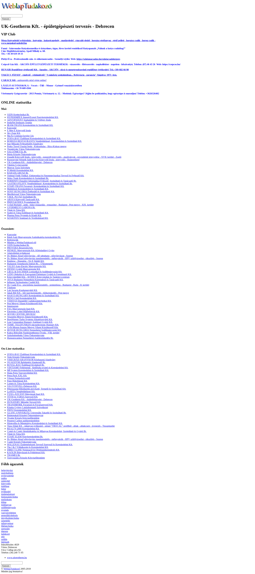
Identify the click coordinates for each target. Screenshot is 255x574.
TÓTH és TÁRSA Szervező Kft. (22, 397)
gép (3, 536)
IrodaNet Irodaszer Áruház (19, 122)
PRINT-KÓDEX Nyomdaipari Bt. (23, 202)
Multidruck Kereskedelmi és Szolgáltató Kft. (28, 189)
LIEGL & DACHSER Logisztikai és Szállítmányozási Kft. (34, 271)
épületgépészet (8, 494)
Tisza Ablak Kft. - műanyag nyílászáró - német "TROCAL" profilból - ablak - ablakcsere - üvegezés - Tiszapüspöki (61, 426)
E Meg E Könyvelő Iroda (19, 130)
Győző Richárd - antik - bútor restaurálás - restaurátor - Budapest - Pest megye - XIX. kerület (50, 205)
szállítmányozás (8, 507)
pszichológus (7, 473)
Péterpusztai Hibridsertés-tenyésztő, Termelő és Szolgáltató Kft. (36, 389)
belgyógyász (7, 470)
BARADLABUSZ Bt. (17, 173)
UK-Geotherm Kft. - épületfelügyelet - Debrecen (30, 162)
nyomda (5, 510)
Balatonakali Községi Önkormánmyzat (25, 415)
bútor (3, 489)
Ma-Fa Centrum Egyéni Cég (20, 136)
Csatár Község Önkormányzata (21, 442)
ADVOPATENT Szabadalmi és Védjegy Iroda (29, 120)
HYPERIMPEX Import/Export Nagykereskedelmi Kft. (32, 117)
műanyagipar (7, 523)
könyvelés (6, 483)
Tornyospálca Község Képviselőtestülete (26, 458)
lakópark (5, 542)
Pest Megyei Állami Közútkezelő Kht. (25, 303)
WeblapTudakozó (12, 569)
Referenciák (12, 240)
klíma (3, 502)
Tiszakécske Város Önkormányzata (23, 149)
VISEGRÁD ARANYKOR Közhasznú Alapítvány (31, 359)
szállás (4, 539)
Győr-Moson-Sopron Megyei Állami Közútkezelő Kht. (32, 327)
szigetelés (5, 520)
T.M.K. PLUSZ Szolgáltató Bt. (21, 197)
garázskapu (6, 499)
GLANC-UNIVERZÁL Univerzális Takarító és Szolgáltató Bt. (36, 412)
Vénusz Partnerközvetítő (18, 378)
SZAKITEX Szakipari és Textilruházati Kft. (27, 218)
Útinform (11, 287)
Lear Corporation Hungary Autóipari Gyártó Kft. (30, 322)
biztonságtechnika (9, 497)
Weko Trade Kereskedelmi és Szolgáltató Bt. (28, 178)
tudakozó (5, 534)
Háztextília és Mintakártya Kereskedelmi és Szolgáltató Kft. (35, 423)
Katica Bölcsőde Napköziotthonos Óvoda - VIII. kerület (33, 332)
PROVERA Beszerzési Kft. (20, 248)
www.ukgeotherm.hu (17, 557)
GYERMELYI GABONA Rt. (21, 207)
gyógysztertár (7, 475)
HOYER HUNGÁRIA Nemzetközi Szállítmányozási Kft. (34, 330)
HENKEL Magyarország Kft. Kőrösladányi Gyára (30, 250)
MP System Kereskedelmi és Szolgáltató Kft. (28, 370)
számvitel (5, 481)
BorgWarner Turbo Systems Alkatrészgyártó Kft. (30, 319)
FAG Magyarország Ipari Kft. (21, 309)
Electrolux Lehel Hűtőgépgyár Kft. (23, 311)
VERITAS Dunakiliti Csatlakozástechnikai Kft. (29, 301)
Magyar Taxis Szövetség (18, 167)
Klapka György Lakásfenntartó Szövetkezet (27, 407)
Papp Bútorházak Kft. (17, 381)
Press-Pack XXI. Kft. (17, 375)
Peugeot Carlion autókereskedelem (23, 420)
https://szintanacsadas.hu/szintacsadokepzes (98, 59)
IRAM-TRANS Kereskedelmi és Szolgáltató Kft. (30, 125)
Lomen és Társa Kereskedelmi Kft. (23, 383)
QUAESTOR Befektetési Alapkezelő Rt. (26, 362)
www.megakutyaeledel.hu (14, 43)
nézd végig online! (37, 80)
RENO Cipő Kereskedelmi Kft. (22, 298)
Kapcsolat (11, 128)
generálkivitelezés (9, 515)
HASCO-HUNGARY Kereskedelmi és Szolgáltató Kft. (33, 295)
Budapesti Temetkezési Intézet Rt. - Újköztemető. (30, 263)
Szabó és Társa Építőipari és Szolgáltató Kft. (28, 212)
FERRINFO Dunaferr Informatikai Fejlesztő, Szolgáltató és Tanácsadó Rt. (41, 181)
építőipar (5, 486)
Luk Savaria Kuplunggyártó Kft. (22, 290)
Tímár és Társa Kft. (16, 210)
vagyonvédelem (8, 513)
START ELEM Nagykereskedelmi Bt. (25, 436)
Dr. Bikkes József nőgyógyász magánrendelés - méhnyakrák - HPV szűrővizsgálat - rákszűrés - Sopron (55, 258)
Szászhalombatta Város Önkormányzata (25, 335)
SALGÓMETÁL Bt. (17, 151)
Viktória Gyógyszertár (17, 165)
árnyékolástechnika (10, 518)
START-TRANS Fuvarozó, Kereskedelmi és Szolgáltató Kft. (35, 186)
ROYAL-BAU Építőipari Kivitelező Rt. (25, 365)
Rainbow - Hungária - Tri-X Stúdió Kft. (25, 261)
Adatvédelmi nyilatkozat (18, 253)
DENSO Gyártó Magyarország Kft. (23, 269)
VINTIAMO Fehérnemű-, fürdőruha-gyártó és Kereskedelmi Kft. (37, 367)
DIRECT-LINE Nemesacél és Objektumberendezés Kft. (33, 450)
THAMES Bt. (13, 455)
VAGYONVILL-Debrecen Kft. (22, 386)
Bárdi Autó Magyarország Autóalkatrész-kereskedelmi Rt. (34, 237)
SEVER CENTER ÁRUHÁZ (21, 314)
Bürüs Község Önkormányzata (21, 154)
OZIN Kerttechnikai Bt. (18, 114)
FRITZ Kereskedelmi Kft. (19, 410)
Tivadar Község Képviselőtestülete (23, 418)
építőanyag (6, 505)
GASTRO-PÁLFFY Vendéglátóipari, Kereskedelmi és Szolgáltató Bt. (39, 183)
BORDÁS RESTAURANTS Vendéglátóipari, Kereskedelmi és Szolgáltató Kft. (44, 141)
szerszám (5, 528)
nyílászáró (6, 491)
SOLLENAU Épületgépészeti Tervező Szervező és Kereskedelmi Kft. (40, 444)
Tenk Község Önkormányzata (21, 357)
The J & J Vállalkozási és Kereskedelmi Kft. (27, 447)
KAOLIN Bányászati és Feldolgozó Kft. (26, 452)
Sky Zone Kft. (14, 133)
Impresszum (12, 306)
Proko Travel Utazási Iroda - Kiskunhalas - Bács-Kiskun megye (36, 146)
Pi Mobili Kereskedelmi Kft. (20, 170)
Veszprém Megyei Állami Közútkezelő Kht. (27, 317)
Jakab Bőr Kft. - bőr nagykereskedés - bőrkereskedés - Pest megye (38, 293)
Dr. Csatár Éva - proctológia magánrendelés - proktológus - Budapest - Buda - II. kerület (48, 285)
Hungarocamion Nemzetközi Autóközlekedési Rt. (30, 338)
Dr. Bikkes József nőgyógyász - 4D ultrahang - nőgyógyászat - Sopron (40, 256)
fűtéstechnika (7, 526)
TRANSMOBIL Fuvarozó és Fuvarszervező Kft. (30, 404)
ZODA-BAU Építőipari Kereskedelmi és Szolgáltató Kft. (34, 138)
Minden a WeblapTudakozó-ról (21, 242)
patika (4, 478)
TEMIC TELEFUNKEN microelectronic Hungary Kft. (33, 324)
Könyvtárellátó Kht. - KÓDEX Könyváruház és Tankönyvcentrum (38, 277)
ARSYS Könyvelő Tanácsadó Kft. (23, 199)
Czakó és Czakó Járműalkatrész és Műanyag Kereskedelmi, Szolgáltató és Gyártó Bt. (46, 431)
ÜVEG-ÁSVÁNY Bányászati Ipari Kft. (26, 394)
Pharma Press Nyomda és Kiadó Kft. (24, 215)
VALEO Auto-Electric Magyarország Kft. (26, 266)
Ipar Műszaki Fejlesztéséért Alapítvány (25, 144)
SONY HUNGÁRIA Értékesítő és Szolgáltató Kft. (31, 191)
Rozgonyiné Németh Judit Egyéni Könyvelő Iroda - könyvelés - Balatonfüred (43, 159)
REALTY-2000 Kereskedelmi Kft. (23, 428)
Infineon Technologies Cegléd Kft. (23, 282)
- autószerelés (15, 80)
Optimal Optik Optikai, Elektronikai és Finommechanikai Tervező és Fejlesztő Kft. (45, 175)
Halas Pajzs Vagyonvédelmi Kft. (22, 373)
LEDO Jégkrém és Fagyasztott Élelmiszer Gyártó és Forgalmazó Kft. (39, 274)
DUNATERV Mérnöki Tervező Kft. (24, 402)
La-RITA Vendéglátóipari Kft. (21, 391)
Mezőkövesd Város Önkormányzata (24, 194)
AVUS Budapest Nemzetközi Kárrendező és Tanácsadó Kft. (35, 279)
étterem (4, 531)
